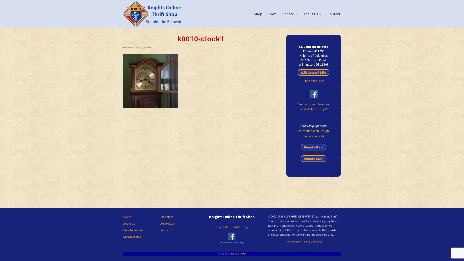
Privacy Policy (293, 241)
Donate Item (313, 147)
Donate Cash (313, 158)
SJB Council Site (313, 72)
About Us (129, 223)
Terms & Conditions (312, 241)
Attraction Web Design (313, 131)
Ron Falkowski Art (314, 136)
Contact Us (167, 230)
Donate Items (132, 237)
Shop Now (166, 217)
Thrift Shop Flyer (313, 80)
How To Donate (133, 230)
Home (127, 217)
